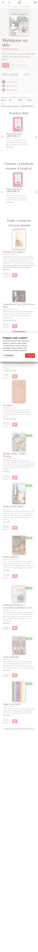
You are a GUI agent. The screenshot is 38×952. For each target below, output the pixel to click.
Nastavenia (9, 355)
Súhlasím (31, 355)
